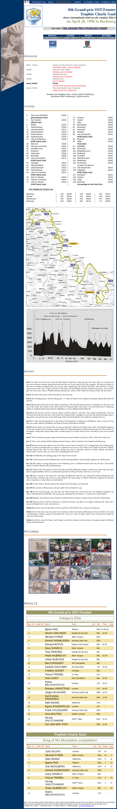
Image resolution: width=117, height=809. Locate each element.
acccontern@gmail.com (86, 806)
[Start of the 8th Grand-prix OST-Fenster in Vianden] (60, 551)
